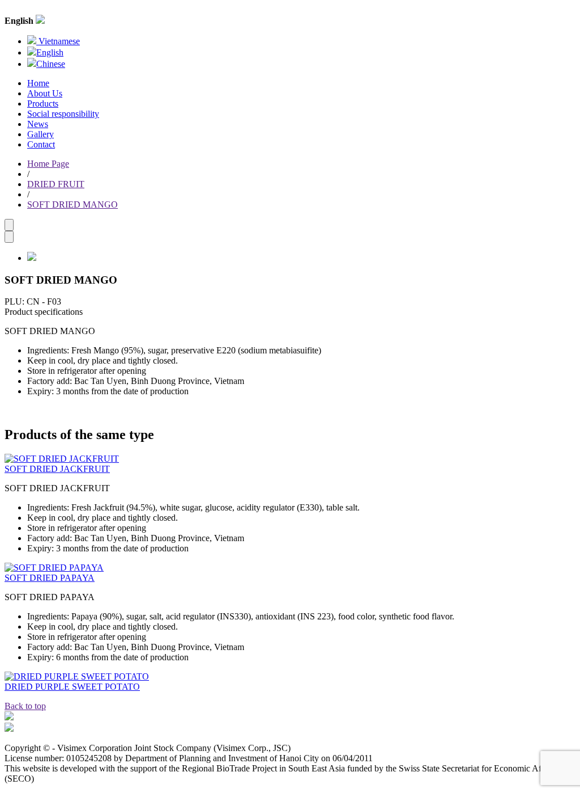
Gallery (40, 134)
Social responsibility (63, 114)
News (37, 124)
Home (38, 83)
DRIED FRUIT (55, 184)
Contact (41, 144)
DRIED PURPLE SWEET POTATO (72, 686)
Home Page (48, 163)
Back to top (25, 706)
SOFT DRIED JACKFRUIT (57, 469)
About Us (44, 93)
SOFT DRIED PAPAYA (50, 578)
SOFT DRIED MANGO (72, 204)
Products (42, 103)
